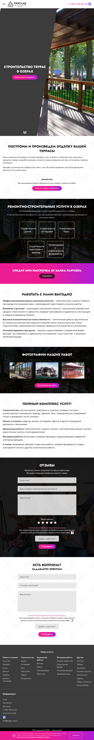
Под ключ (6, 661)
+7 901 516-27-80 (9, 713)
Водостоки (41, 674)
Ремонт (40, 667)
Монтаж (40, 663)
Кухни (5, 668)
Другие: (80, 657)
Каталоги (87, 682)
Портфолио (7, 703)
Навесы (80, 678)
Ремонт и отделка (10, 657)
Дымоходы (81, 668)
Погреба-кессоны (84, 671)
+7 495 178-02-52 (78, 4)
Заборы (80, 664)
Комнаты (6, 664)
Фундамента (26, 678)
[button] (88, 370)
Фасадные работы (64, 657)
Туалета (6, 675)
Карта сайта (57, 730)
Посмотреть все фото (47, 385)
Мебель (80, 682)
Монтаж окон (82, 675)
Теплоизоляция (43, 671)
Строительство (27, 657)
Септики (80, 661)
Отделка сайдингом (65, 661)
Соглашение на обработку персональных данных (47, 528)
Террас (24, 675)
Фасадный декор (63, 674)
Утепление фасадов (64, 671)
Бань (23, 668)
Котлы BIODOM (83, 685)
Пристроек (25, 671)
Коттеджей (25, 664)
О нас (5, 699)
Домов (23, 661)
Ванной (6, 671)
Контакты (6, 706)
